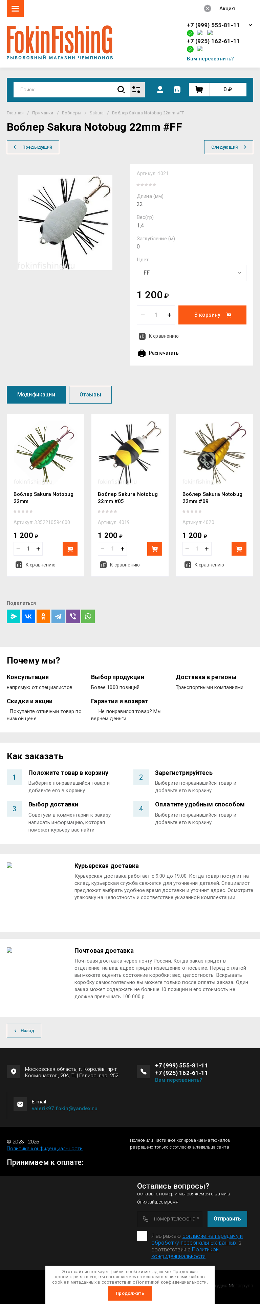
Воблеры (71, 112)
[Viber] (73, 616)
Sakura (97, 112)
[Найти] (121, 89)
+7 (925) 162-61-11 (213, 41)
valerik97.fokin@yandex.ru (65, 1108)
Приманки (42, 112)
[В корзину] (70, 549)
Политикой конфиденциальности (185, 1253)
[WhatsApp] (88, 616)
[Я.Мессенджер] (13, 616)
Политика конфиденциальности (45, 1148)
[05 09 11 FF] (191, 273)
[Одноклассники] (43, 616)
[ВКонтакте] (28, 616)
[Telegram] (58, 616)
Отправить (227, 1218)
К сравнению (164, 336)
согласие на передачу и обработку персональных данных (197, 1239)
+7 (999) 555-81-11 (213, 25)
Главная (15, 112)
